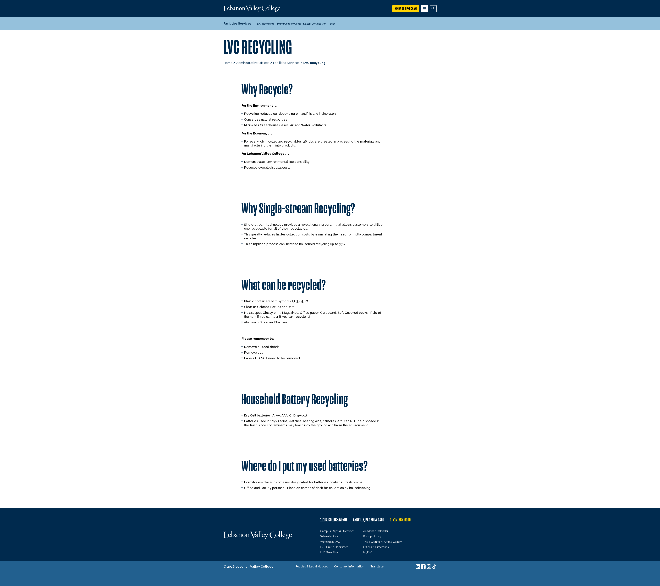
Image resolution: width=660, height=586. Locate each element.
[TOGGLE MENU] (424, 8)
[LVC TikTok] (434, 566)
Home (227, 63)
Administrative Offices (252, 63)
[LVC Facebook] (423, 566)
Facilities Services (286, 63)
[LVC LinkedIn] (418, 566)
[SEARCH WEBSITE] (433, 8)
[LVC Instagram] (429, 566)
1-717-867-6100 (400, 520)
